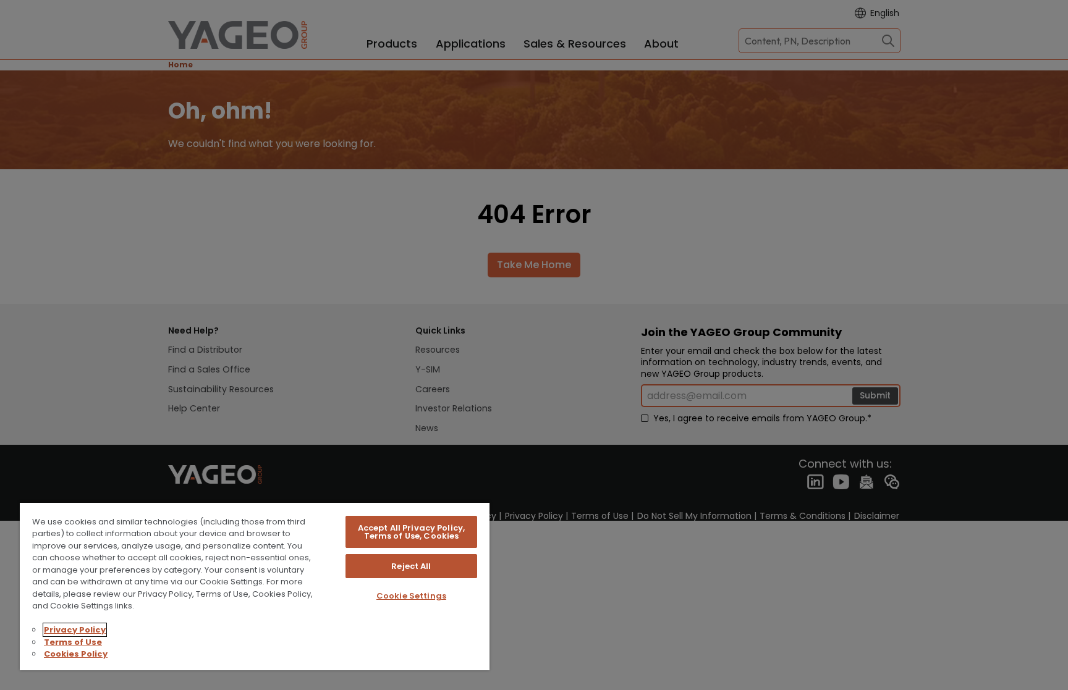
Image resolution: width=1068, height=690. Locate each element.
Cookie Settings (411, 596)
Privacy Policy (75, 630)
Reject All (411, 566)
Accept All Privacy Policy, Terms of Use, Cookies (411, 532)
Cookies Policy (76, 654)
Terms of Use (73, 642)
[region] (255, 586)
